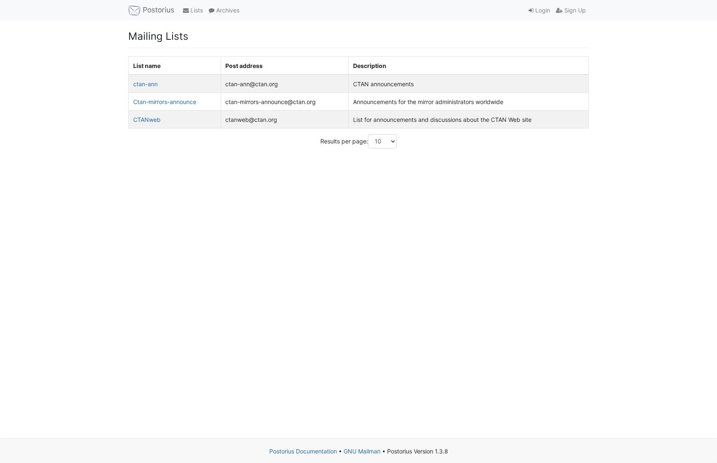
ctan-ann (145, 83)
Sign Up (574, 10)
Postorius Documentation (303, 451)
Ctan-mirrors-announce (164, 101)
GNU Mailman (362, 451)
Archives (227, 10)
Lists (196, 10)
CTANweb (147, 119)
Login (542, 10)
